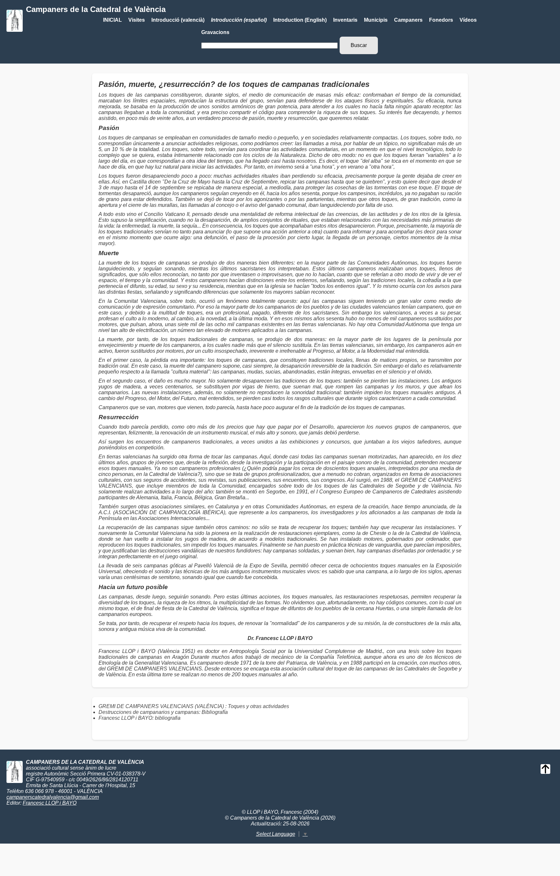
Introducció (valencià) (177, 20)
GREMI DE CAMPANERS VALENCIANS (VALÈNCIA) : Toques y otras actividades (194, 706)
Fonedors (441, 20)
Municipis (376, 20)
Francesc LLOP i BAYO (49, 803)
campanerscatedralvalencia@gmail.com (52, 797)
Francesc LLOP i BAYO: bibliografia (140, 718)
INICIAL (112, 20)
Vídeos (468, 20)
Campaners (408, 20)
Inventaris (345, 20)
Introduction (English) (300, 20)
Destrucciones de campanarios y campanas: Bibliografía (163, 712)
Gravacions (215, 32)
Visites (136, 20)
